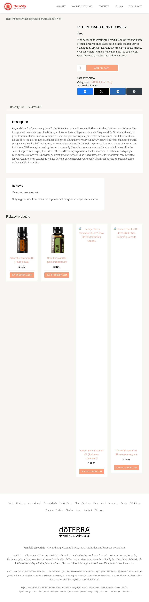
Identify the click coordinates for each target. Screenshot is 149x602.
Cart (103, 503)
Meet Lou (20, 503)
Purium (59, 510)
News (78, 510)
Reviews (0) (34, 107)
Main (10, 503)
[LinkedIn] (118, 91)
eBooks (123, 503)
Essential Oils (50, 503)
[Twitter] (101, 91)
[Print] (134, 91)
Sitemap (99, 510)
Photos (69, 510)
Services (86, 503)
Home (9, 18)
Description (17, 107)
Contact (135, 6)
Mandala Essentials (34, 547)
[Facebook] (85, 91)
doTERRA (95, 82)
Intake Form (66, 503)
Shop (17, 18)
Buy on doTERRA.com (22, 275)
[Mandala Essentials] (15, 6)
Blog (119, 6)
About (61, 6)
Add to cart (102, 68)
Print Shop (27, 18)
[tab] (17, 107)
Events (104, 6)
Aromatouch (34, 503)
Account (112, 503)
